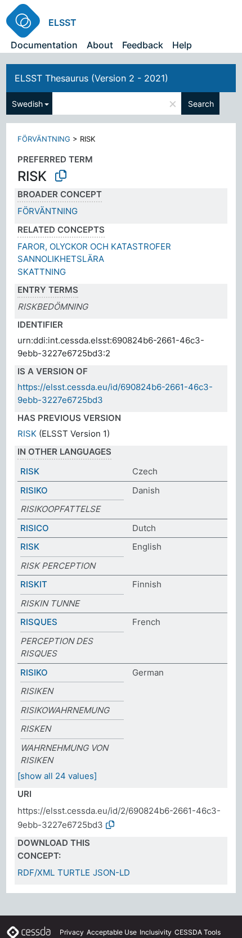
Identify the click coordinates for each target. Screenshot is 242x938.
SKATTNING (41, 271)
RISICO (34, 528)
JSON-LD (111, 872)
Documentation (44, 45)
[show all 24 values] (57, 776)
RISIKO (34, 490)
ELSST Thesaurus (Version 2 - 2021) (91, 78)
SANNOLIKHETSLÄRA (60, 258)
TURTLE (73, 872)
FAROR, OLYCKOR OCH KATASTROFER (94, 246)
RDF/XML (36, 872)
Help (182, 45)
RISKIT (33, 584)
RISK (27, 433)
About (100, 45)
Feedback (142, 45)
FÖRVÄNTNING (43, 138)
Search (201, 103)
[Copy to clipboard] (60, 175)
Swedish (27, 103)
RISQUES (38, 622)
